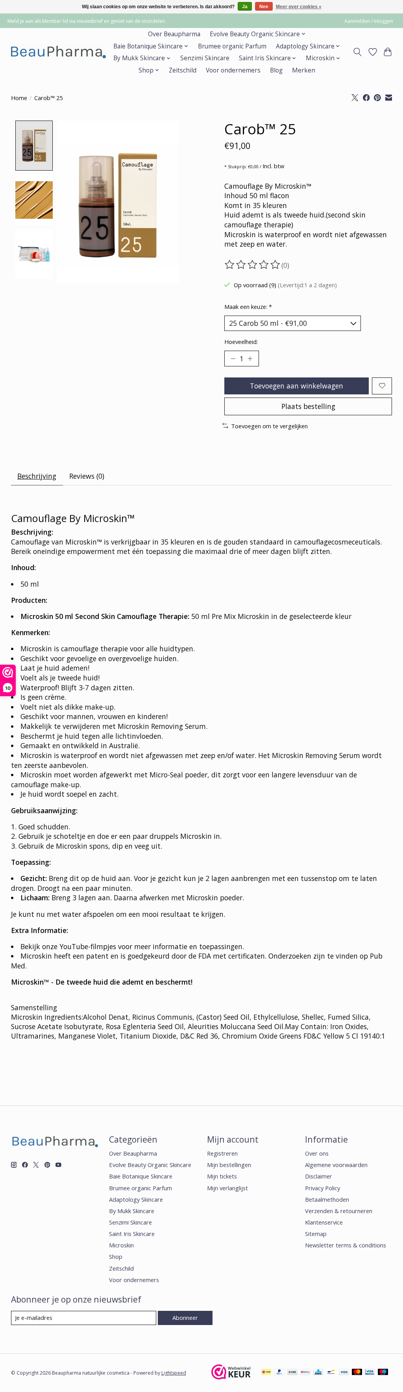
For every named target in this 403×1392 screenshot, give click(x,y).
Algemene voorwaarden (336, 1165)
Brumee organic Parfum (232, 46)
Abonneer (185, 1317)
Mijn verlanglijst (227, 1188)
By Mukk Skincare (131, 1211)
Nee (263, 6)
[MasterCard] (357, 1373)
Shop (115, 1256)
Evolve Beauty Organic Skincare (150, 1165)
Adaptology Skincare (136, 1199)
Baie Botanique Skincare (140, 1176)
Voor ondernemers (233, 70)
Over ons (317, 1153)
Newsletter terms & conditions (345, 1245)
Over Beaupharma (174, 34)
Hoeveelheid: (241, 342)
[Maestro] (383, 1373)
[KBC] (318, 1373)
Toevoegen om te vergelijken (269, 426)
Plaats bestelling (308, 406)
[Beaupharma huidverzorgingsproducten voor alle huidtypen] (57, 52)
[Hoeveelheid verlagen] (232, 358)
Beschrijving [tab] (36, 476)
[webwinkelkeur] (231, 1376)
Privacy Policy (322, 1188)
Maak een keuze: (248, 306)
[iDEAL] (266, 1373)
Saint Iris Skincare (132, 1234)
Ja (245, 6)
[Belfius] (305, 1373)
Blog (276, 70)
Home (19, 98)
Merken (303, 70)
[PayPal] (279, 1373)
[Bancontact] (331, 1373)
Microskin (121, 1245)
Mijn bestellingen (229, 1165)
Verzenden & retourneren (338, 1211)
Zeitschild (182, 70)
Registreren (222, 1153)
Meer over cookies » (299, 6)
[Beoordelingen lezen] (253, 265)
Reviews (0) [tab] (86, 476)
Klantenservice (324, 1222)
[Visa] (344, 1373)
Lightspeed (173, 1373)
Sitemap (316, 1234)
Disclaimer (318, 1176)
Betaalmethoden (327, 1199)
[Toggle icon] (357, 52)
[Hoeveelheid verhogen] (249, 358)
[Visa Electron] (370, 1373)
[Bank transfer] (292, 1373)
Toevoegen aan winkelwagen (296, 385)
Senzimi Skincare (204, 58)
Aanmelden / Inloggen (368, 21)
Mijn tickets (222, 1176)
